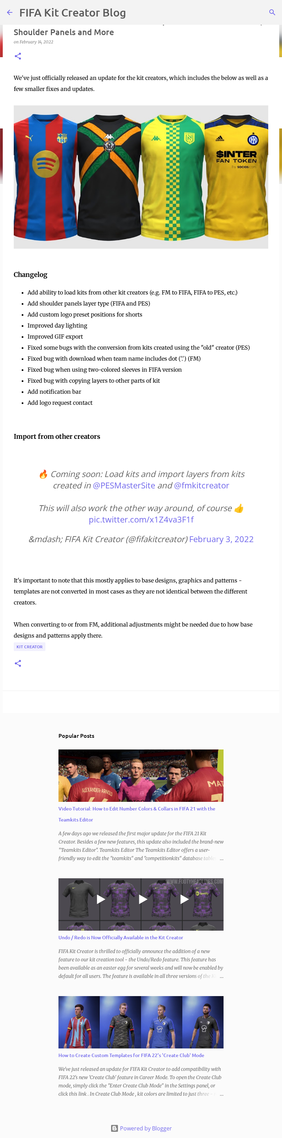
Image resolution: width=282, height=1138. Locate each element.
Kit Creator (30, 647)
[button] (18, 56)
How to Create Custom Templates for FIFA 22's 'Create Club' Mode (131, 1055)
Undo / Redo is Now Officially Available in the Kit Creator (120, 937)
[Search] (272, 12)
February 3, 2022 (221, 539)
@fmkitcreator (201, 485)
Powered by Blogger (145, 1128)
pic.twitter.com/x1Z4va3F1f (141, 519)
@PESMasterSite (124, 485)
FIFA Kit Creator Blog (72, 12)
